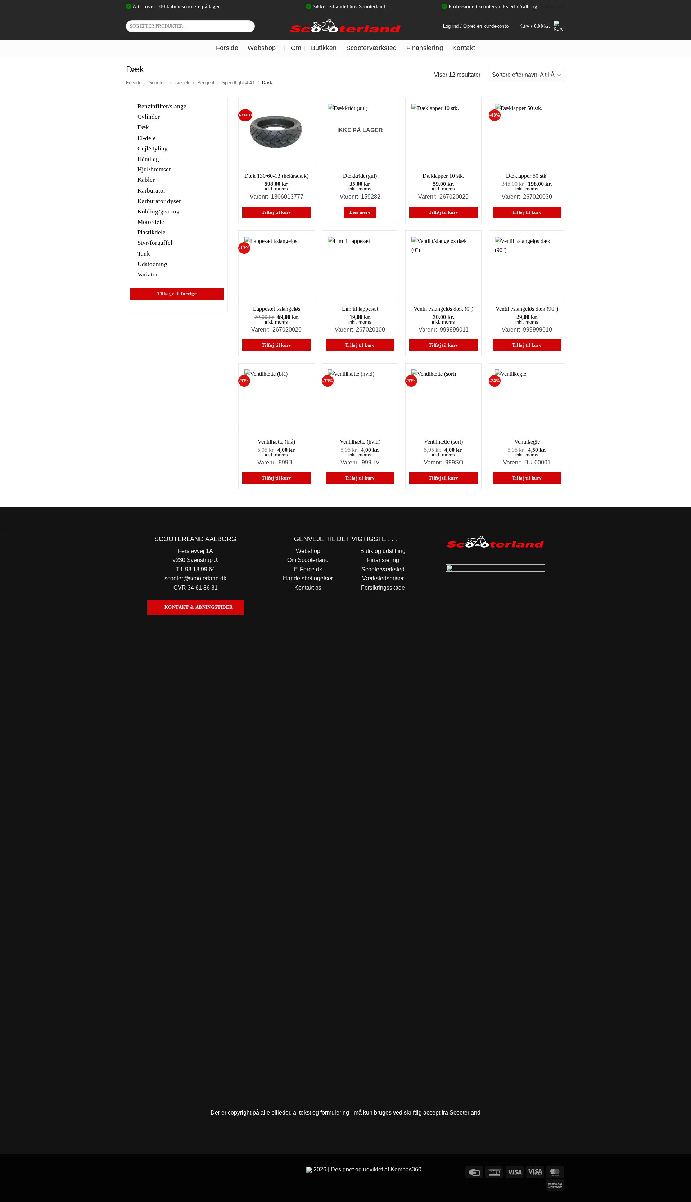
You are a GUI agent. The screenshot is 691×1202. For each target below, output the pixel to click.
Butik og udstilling (383, 551)
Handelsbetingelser (308, 578)
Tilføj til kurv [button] (277, 212)
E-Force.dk (308, 569)
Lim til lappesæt (360, 309)
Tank (143, 253)
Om (296, 47)
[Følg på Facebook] (133, 1171)
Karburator (151, 190)
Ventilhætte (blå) (276, 441)
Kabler (146, 179)
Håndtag (148, 159)
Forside (227, 47)
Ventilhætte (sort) (443, 441)
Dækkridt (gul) (360, 176)
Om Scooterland (308, 560)
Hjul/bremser (154, 169)
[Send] (248, 26)
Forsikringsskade (383, 588)
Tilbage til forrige (177, 293)
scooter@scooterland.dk (195, 578)
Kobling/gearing (158, 211)
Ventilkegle (527, 441)
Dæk (143, 127)
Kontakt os (307, 588)
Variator (147, 274)
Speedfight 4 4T (238, 82)
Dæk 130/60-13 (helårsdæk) (276, 176)
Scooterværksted (371, 47)
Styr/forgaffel (154, 242)
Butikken (324, 47)
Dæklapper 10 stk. (443, 176)
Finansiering (424, 47)
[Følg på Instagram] (146, 1171)
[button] (542, 26)
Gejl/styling (152, 148)
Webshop (262, 47)
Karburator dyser (159, 200)
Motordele (150, 222)
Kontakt (463, 47)
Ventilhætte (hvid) (360, 441)
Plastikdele (151, 232)
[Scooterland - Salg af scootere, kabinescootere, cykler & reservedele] (345, 26)
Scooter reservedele (169, 82)
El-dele (146, 137)
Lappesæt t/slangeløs (276, 309)
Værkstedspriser (383, 578)
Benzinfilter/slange (161, 106)
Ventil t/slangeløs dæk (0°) (443, 309)
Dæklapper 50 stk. (527, 176)
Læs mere (359, 212)
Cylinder (148, 116)
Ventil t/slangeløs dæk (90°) (527, 309)
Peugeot (205, 82)
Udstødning (152, 263)
